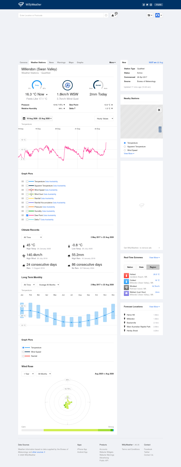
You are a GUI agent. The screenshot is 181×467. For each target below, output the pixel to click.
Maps (71, 62)
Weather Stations (38, 62)
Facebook (148, 449)
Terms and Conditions (131, 449)
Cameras (23, 62)
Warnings (61, 62)
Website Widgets (106, 452)
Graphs (80, 62)
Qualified (45, 72)
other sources (37, 452)
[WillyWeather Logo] (31, 5)
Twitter (146, 452)
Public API (104, 460)
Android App (82, 452)
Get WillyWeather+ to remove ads (138, 247)
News (51, 62)
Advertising (104, 457)
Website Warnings (107, 454)
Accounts (103, 449)
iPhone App (82, 449)
